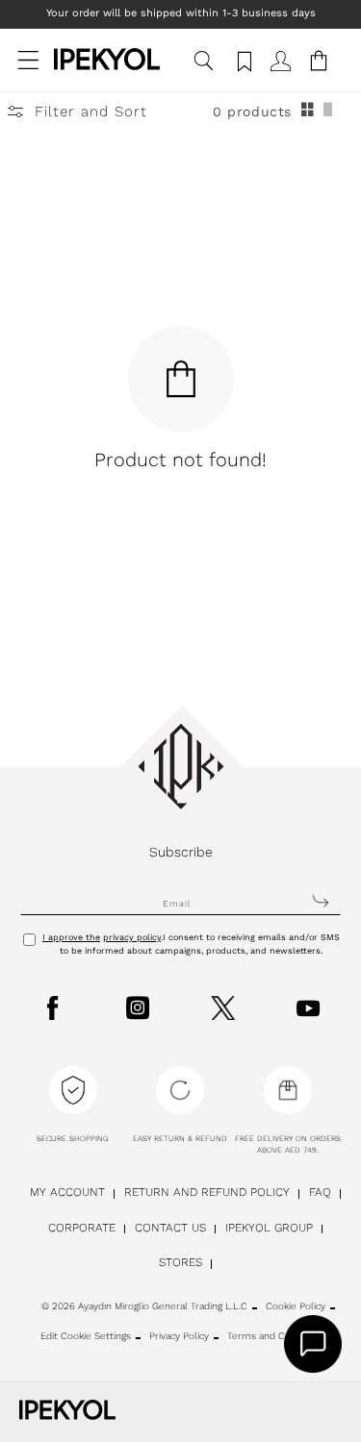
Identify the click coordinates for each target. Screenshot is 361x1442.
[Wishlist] (241, 70)
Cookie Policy (295, 1306)
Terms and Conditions (276, 1335)
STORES (180, 1262)
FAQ (320, 1192)
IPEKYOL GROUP (269, 1227)
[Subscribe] (320, 901)
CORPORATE (82, 1227)
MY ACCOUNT (67, 1192)
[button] (28, 70)
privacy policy (132, 937)
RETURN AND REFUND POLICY (207, 1192)
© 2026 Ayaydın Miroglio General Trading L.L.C (144, 1306)
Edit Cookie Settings (85, 1335)
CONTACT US (170, 1227)
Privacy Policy (179, 1335)
